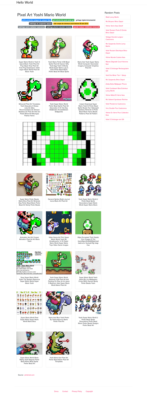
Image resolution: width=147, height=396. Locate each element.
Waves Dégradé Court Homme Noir (117, 62)
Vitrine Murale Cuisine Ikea (115, 57)
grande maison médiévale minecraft (86, 27)
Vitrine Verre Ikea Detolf (114, 26)
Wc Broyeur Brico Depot (114, 21)
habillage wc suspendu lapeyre (41, 23)
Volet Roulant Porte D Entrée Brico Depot (116, 31)
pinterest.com (29, 375)
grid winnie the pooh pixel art (63, 20)
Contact (65, 391)
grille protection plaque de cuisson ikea (36, 20)
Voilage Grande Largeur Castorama (114, 38)
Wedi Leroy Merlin (112, 17)
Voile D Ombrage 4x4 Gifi (115, 119)
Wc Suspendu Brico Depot (115, 79)
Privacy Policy (77, 391)
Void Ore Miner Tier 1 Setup (116, 75)
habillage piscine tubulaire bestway (59, 27)
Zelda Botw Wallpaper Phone (116, 84)
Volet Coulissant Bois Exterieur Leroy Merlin (117, 89)
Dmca (56, 391)
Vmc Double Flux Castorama (116, 108)
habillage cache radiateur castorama (31, 27)
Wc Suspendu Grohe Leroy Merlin (115, 45)
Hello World (24, 2)
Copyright (89, 391)
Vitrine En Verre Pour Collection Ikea (117, 113)
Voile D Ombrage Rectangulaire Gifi (117, 69)
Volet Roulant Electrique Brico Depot (116, 51)
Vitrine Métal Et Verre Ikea (115, 95)
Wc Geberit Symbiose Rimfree (117, 99)
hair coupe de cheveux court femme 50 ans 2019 (71, 23)
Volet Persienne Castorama (116, 104)
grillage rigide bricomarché (85, 20)
